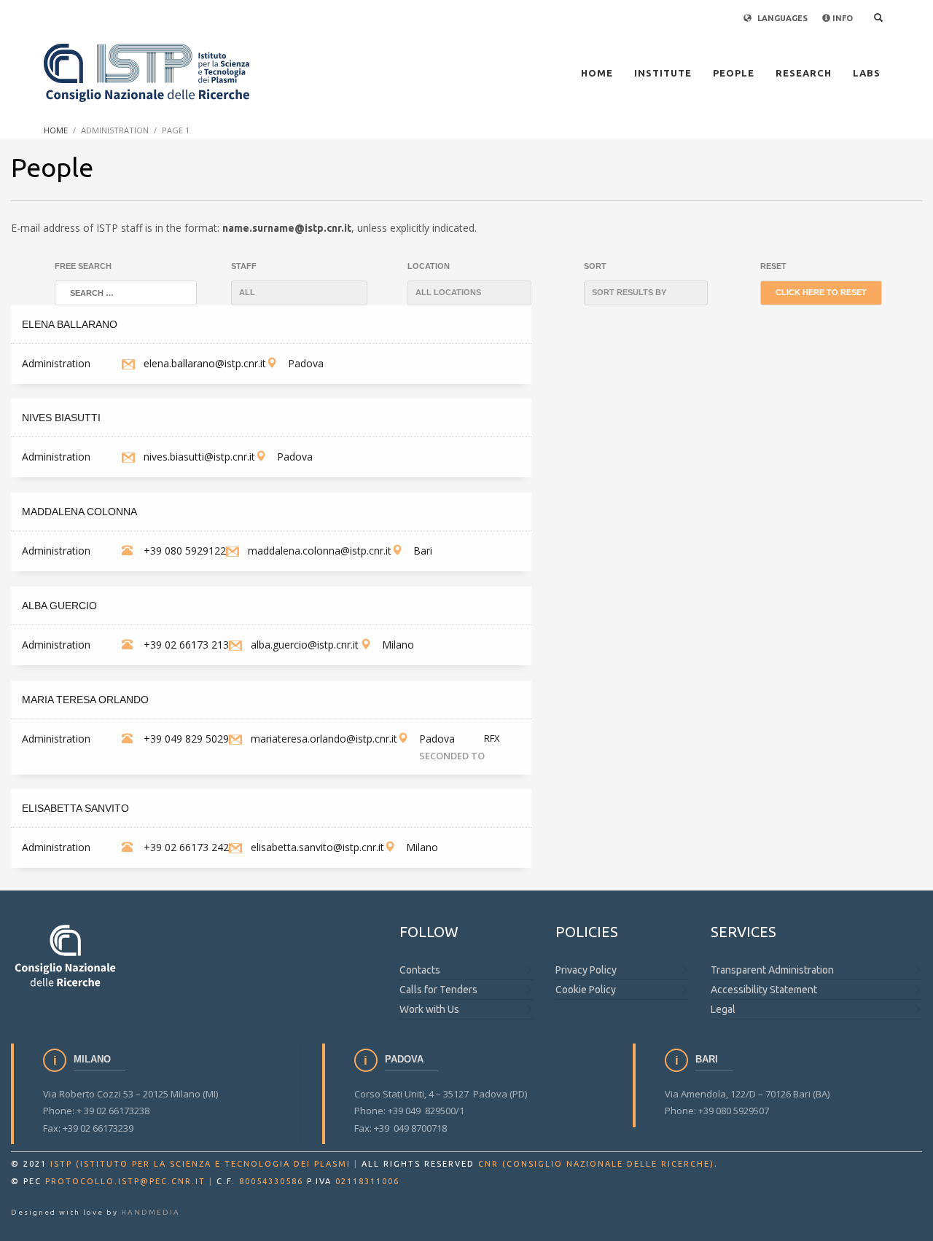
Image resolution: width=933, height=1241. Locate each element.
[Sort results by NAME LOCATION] (646, 293)
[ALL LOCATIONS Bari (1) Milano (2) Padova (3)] (469, 293)
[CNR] (66, 955)
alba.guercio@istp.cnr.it (305, 644)
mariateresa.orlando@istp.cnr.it (324, 738)
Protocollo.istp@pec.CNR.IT (125, 1181)
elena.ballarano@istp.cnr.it (205, 363)
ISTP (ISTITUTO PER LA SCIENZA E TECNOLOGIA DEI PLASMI (200, 1163)
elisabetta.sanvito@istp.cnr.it (317, 847)
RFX (492, 738)
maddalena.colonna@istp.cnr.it (319, 550)
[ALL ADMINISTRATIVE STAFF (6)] (299, 293)
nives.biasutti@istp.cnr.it (199, 456)
